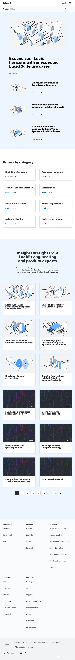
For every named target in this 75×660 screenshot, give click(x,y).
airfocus (29, 541)
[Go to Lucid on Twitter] (8, 653)
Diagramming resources (58, 554)
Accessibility (7, 614)
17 (55, 493)
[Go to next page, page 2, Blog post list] (59, 493)
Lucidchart (30, 535)
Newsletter (30, 620)
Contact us (7, 601)
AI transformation (56, 548)
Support (29, 595)
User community (32, 607)
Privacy (17, 642)
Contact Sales (8, 535)
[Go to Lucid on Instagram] (12, 653)
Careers (6, 595)
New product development (59, 541)
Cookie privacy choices (39, 642)
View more (53, 567)
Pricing (5, 541)
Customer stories (9, 607)
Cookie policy (56, 642)
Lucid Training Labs (33, 601)
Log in (64, 3)
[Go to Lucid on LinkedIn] (4, 653)
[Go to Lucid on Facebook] (17, 653)
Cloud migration (56, 535)
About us (6, 582)
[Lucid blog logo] (9, 9)
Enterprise (6, 528)
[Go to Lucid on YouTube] (21, 653)
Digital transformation (58, 528)
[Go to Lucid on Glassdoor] (25, 653)
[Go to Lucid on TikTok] (30, 653)
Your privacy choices (26, 647)
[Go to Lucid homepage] (9, 3)
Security (29, 588)
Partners (29, 614)
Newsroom (7, 588)
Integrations (30, 548)
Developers (30, 582)
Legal (25, 642)
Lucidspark (30, 528)
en (7, 644)
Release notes (31, 627)
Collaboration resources (58, 561)
